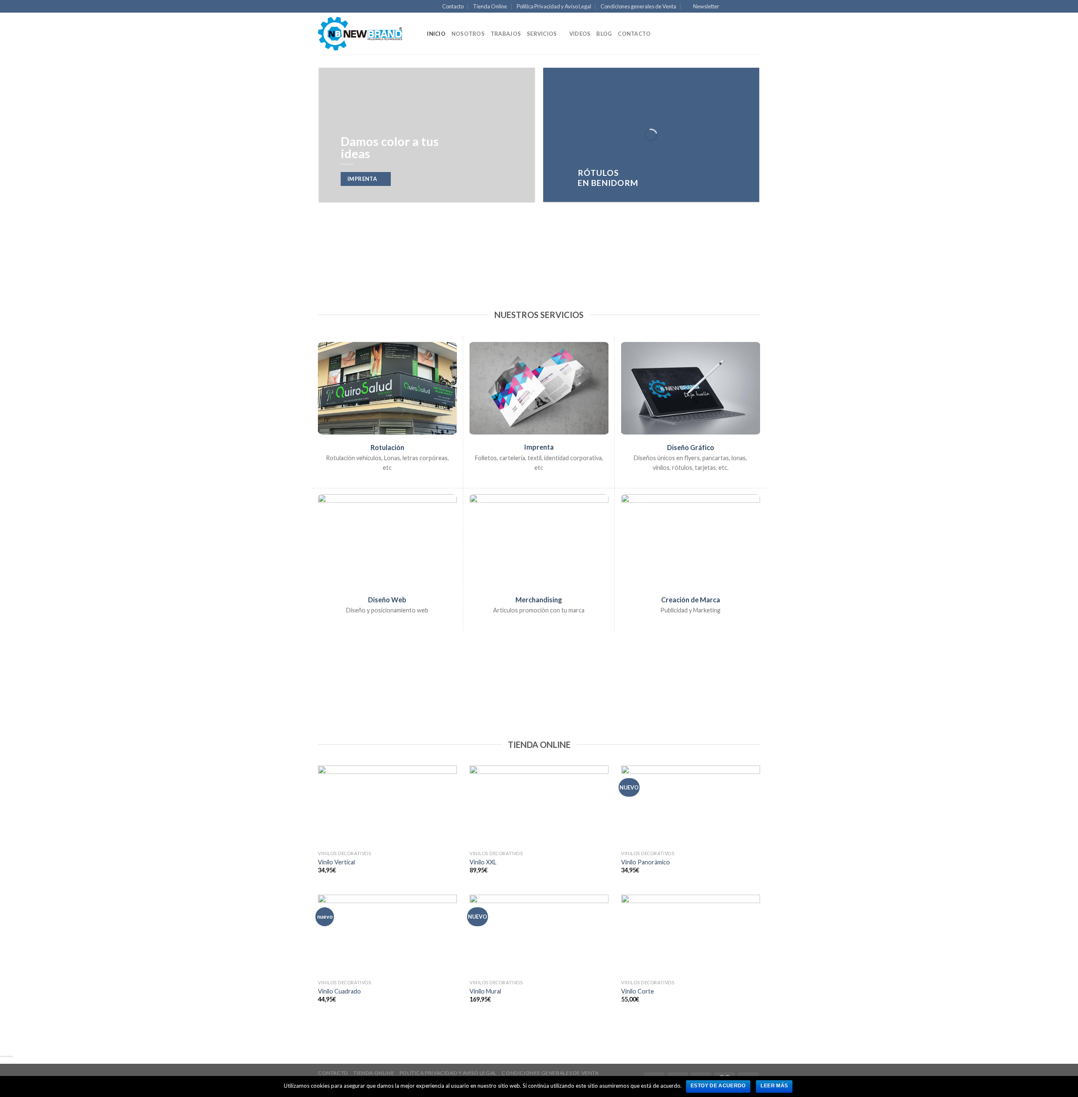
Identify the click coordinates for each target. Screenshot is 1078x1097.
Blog (604, 33)
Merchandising (538, 600)
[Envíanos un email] (755, 7)
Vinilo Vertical (336, 862)
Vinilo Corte (637, 991)
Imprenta (539, 447)
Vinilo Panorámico (645, 862)
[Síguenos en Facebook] (729, 7)
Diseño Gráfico (690, 447)
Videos (580, 33)
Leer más (774, 1086)
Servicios (542, 33)
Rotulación (387, 447)
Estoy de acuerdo (718, 1086)
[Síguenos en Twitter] (747, 7)
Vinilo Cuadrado (339, 991)
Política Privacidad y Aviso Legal (554, 6)
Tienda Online (490, 6)
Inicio (436, 33)
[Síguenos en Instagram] (738, 7)
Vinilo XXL (483, 862)
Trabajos (506, 33)
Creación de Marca (690, 600)
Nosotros (468, 33)
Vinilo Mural (485, 991)
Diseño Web (387, 600)
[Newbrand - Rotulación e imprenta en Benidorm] (360, 33)
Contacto (453, 6)
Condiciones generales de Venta (638, 6)
